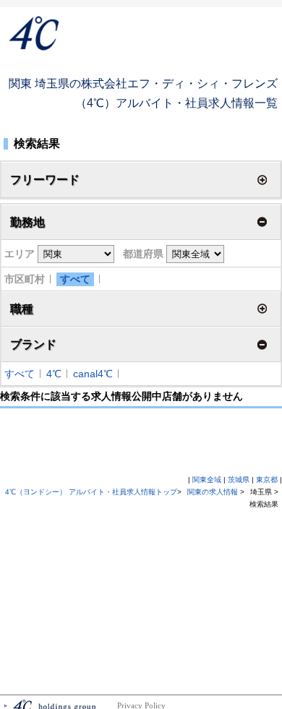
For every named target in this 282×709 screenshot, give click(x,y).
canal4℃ (93, 373)
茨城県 (238, 480)
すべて (75, 279)
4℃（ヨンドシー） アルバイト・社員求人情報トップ (91, 492)
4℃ (53, 373)
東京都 (267, 480)
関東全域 (206, 480)
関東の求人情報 (213, 492)
